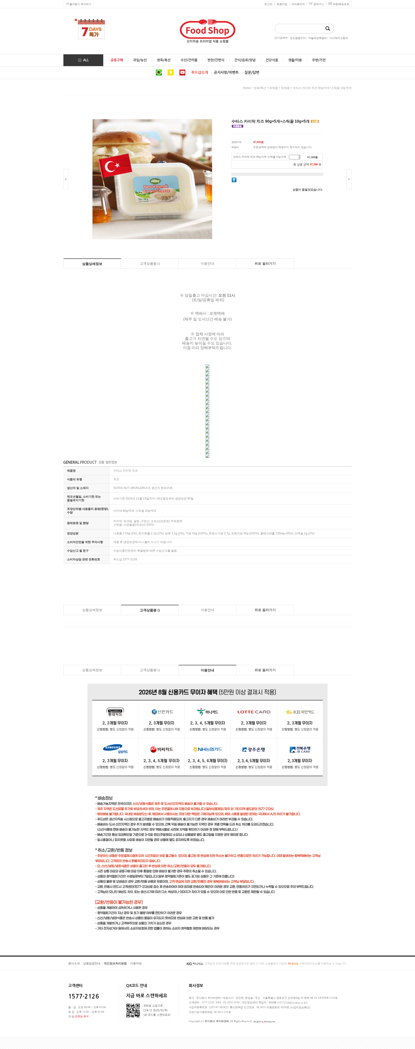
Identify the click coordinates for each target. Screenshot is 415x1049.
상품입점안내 (91, 963)
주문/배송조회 (341, 4)
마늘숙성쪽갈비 (317, 38)
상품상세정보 (92, 264)
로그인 (268, 4)
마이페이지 (298, 4)
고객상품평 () (150, 263)
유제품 (273, 88)
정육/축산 (164, 60)
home (247, 88)
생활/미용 (295, 60)
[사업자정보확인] (300, 1007)
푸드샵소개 (199, 72)
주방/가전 (319, 60)
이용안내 (207, 263)
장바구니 (318, 4)
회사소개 (74, 963)
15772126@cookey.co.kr (292, 1002)
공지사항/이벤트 (226, 72)
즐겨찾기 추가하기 (80, 4)
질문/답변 (251, 72)
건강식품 (272, 60)
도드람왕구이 (298, 38)
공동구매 (116, 60)
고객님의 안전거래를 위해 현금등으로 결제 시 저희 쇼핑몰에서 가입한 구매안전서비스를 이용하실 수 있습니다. (276, 963)
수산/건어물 (189, 60)
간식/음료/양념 (245, 60)
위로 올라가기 (265, 263)
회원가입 (282, 4)
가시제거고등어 (339, 38)
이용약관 (136, 963)
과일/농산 (140, 60)
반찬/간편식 (216, 60)
